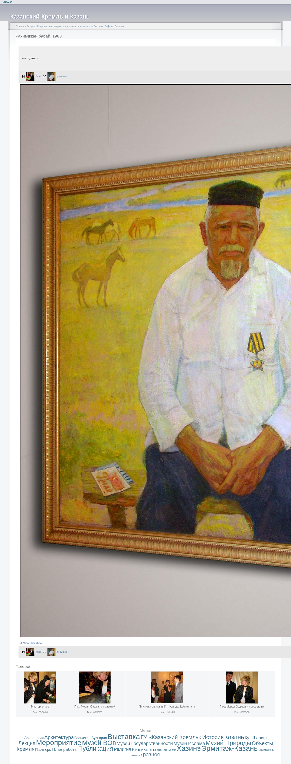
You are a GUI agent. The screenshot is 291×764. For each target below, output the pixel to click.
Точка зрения (157, 749)
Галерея (30, 26)
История (213, 737)
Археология (34, 738)
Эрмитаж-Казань (229, 748)
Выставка (124, 737)
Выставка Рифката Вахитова (109, 26)
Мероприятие (58, 743)
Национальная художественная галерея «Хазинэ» (64, 26)
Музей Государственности (145, 743)
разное (151, 754)
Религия (122, 749)
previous (62, 76)
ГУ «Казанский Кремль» (171, 737)
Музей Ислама (189, 743)
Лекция (26, 743)
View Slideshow (32, 643)
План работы (65, 749)
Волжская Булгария (90, 738)
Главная (20, 26)
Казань (234, 737)
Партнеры (43, 750)
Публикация (95, 748)
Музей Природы (228, 742)
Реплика (140, 749)
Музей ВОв (99, 743)
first (38, 76)
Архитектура (59, 737)
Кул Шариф (256, 737)
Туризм (171, 749)
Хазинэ (189, 748)
